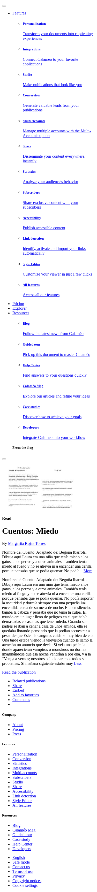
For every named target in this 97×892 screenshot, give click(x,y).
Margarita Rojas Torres (27, 543)
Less (77, 663)
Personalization (24, 754)
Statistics (19, 763)
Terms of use (22, 871)
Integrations (22, 768)
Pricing (18, 303)
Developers (21, 849)
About (17, 724)
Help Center (22, 844)
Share (17, 786)
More (88, 571)
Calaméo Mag (23, 830)
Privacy (18, 876)
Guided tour (22, 835)
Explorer (19, 308)
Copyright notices (26, 881)
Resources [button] (20, 313)
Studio (17, 782)
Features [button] (19, 13)
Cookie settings (25, 885)
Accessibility (22, 791)
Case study (21, 839)
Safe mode (21, 862)
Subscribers (21, 777)
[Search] (4, 459)
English (18, 857)
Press (16, 734)
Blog (16, 825)
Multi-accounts (24, 773)
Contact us (21, 867)
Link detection (24, 796)
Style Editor (22, 800)
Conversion (21, 759)
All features (21, 805)
